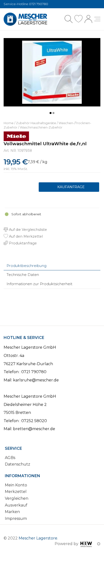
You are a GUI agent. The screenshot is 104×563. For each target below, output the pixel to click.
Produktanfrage (69, 187)
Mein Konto (16, 485)
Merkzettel (16, 491)
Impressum (16, 518)
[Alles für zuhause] (25, 19)
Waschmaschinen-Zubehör (41, 127)
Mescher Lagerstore (38, 538)
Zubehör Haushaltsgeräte (36, 123)
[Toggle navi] (97, 19)
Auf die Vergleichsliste (27, 229)
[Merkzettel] (78, 19)
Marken (12, 511)
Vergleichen (16, 498)
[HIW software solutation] (86, 543)
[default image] (52, 72)
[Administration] (98, 543)
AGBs (10, 457)
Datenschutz (17, 464)
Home (9, 123)
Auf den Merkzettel (25, 236)
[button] (51, 113)
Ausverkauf (16, 505)
